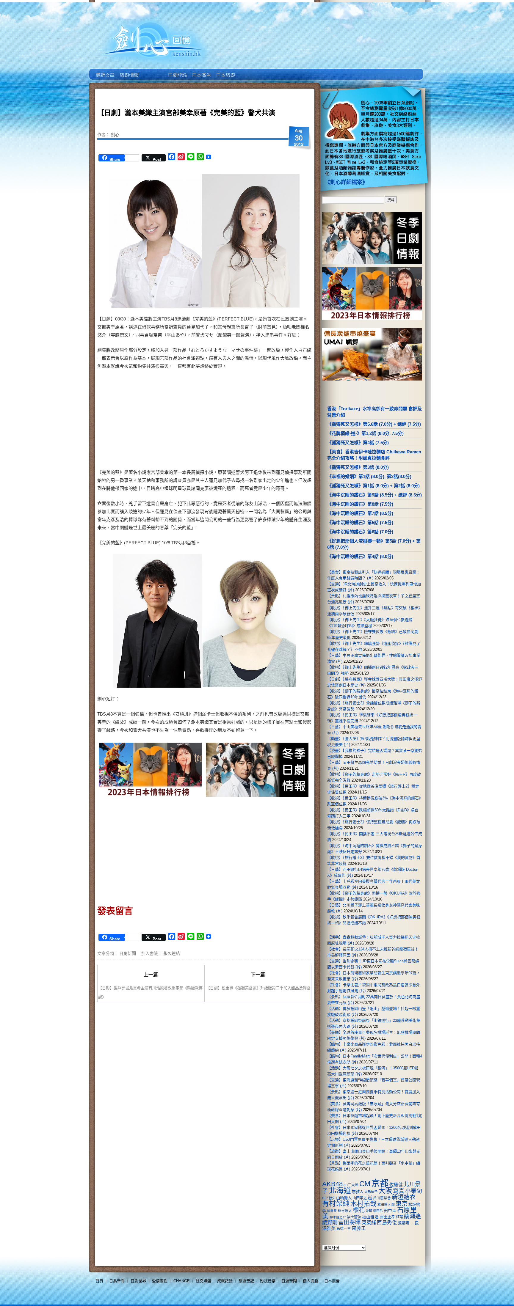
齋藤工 (359, 1228)
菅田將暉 (349, 1222)
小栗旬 (413, 1191)
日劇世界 (177, 71)
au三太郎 (351, 1185)
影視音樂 (267, 1281)
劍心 (115, 134)
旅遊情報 (153, 71)
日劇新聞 (127, 953)
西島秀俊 (387, 1222)
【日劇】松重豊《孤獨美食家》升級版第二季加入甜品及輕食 (258, 988)
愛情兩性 (159, 1281)
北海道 (340, 1190)
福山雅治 (370, 1216)
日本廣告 (201, 71)
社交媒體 (203, 1281)
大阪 (385, 1191)
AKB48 (332, 1184)
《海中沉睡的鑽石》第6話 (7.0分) (360, 531)
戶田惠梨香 (382, 1198)
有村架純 (336, 1203)
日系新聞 (117, 1281)
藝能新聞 (129, 71)
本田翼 (382, 1204)
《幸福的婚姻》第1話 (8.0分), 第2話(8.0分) (369, 476)
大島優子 (370, 1192)
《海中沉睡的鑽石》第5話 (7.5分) (360, 522)
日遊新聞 (289, 1281)
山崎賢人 (344, 1198)
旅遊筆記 (246, 1281)
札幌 (391, 1204)
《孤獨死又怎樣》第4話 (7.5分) (358, 442)
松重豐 (332, 1211)
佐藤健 (396, 1184)
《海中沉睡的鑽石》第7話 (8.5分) (360, 513)
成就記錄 (225, 1281)
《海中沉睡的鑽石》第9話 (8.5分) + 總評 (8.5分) (374, 494)
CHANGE (181, 1281)
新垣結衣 (404, 1197)
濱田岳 (378, 1211)
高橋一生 (343, 1229)
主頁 (105, 71)
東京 (402, 1203)
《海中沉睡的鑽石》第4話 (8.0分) (360, 556)
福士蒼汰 (354, 1217)
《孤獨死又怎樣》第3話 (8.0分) (358, 467)
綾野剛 (329, 1222)
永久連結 (171, 953)
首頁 (99, 1281)
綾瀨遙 (412, 1216)
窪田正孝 (387, 1217)
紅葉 (399, 1217)
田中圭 (390, 1210)
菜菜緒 (369, 1222)
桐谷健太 (345, 1211)
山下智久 (328, 1198)
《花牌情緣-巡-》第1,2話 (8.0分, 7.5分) (365, 433)
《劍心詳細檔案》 (346, 182)
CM (364, 1184)
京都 (379, 1183)
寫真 (398, 1191)
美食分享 (249, 71)
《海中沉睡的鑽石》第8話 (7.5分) (360, 504)
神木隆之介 (338, 1217)
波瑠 (369, 1211)
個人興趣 (310, 1281)
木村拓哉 (363, 1203)
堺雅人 (357, 1191)
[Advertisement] (256, 420)
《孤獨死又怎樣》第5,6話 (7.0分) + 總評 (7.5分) (374, 424)
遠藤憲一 (405, 1223)
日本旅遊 (225, 71)
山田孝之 (359, 1198)
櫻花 (359, 1210)
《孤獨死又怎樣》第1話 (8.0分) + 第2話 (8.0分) (373, 485)
